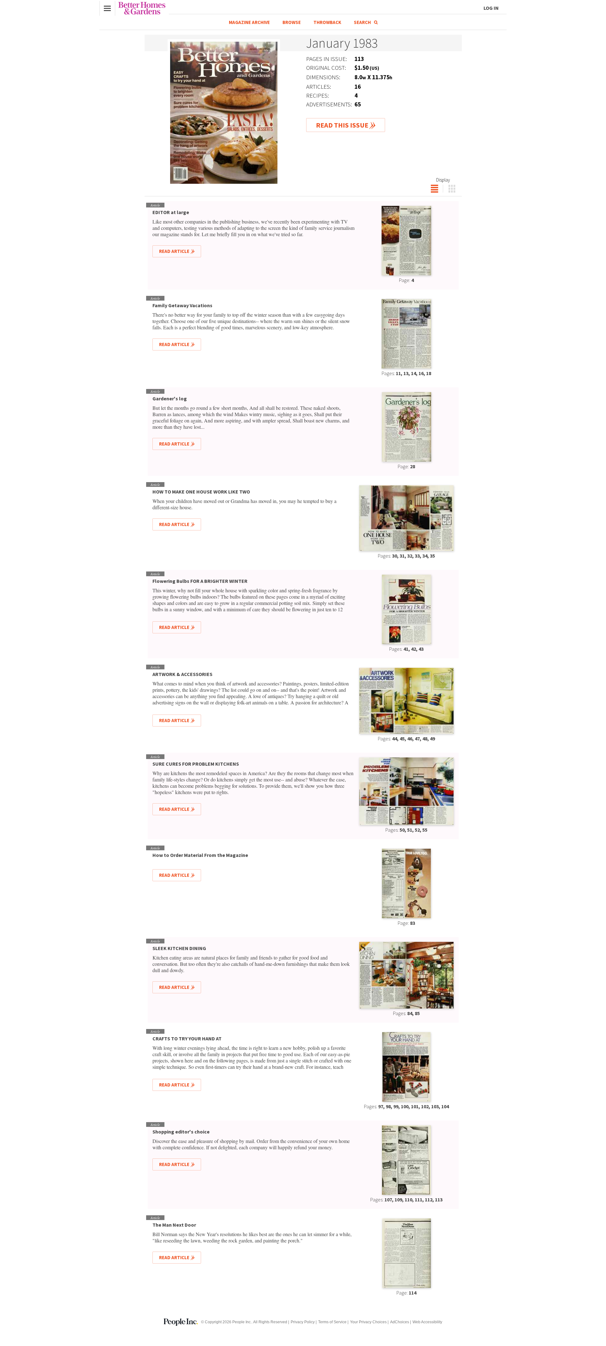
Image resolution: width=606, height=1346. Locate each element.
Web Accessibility (427, 1322)
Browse (291, 22)
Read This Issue (342, 125)
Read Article (174, 251)
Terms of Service (332, 1322)
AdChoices (399, 1322)
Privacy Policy (303, 1322)
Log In (491, 8)
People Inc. (242, 1322)
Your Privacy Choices (368, 1322)
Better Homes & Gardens (142, 8)
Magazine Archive (249, 22)
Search (362, 22)
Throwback (327, 22)
